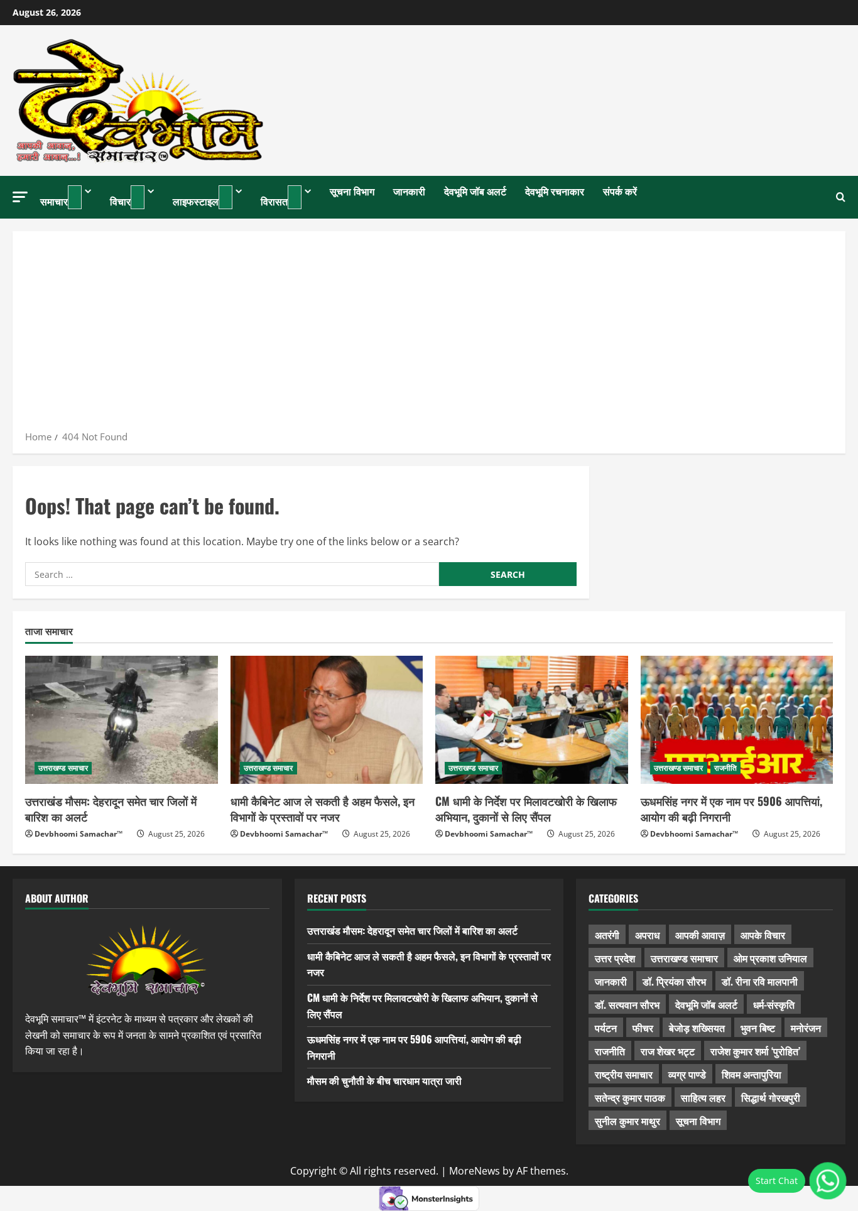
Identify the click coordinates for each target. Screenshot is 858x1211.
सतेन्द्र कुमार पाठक (630, 1097)
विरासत (274, 201)
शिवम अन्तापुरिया (751, 1074)
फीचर (643, 1027)
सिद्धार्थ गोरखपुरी (770, 1097)
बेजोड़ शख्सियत (697, 1027)
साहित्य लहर (703, 1097)
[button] (20, 197)
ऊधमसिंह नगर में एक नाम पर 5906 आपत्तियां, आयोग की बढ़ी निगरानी (731, 809)
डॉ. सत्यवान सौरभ (627, 1004)
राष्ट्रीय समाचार (624, 1074)
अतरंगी (607, 934)
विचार (120, 201)
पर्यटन (606, 1027)
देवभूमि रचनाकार (554, 190)
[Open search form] (840, 197)
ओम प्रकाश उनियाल (770, 957)
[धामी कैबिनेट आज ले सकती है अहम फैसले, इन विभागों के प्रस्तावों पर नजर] (327, 720)
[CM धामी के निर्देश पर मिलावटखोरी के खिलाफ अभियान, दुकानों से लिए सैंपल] (531, 720)
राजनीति (725, 768)
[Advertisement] (429, 335)
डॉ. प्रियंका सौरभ (674, 981)
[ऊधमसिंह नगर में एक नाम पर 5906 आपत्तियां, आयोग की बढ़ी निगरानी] (737, 720)
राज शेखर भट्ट (668, 1050)
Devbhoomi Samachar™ (78, 833)
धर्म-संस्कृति (774, 1004)
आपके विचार (763, 934)
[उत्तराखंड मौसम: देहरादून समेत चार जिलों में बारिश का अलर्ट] (121, 720)
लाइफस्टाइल (196, 201)
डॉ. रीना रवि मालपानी (760, 981)
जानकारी (409, 190)
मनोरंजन (806, 1027)
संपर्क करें (620, 190)
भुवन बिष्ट (758, 1027)
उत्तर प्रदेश (615, 957)
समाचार (54, 201)
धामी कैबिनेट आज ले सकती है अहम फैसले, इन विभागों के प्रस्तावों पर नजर (323, 809)
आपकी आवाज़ (700, 934)
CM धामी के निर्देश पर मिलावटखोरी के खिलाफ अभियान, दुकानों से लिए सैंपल (526, 809)
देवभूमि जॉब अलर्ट (475, 190)
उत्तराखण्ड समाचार (63, 768)
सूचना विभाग (352, 190)
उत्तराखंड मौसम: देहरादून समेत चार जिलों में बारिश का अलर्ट (111, 809)
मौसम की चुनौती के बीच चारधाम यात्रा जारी (384, 1080)
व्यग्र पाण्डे (687, 1074)
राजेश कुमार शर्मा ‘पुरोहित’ (755, 1050)
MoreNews (474, 1171)
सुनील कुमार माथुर (627, 1120)
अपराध (647, 934)
